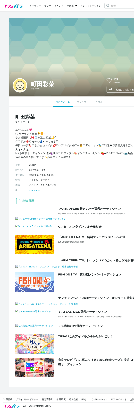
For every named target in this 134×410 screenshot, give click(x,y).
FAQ (83, 399)
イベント (59, 5)
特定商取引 (47, 399)
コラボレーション (98, 399)
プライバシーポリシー (27, 399)
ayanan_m (34, 190)
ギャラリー (35, 5)
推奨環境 (61, 399)
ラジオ (47, 5)
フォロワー (82, 102)
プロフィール (63, 102)
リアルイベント (119, 399)
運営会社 (73, 399)
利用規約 (7, 399)
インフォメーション (91, 5)
